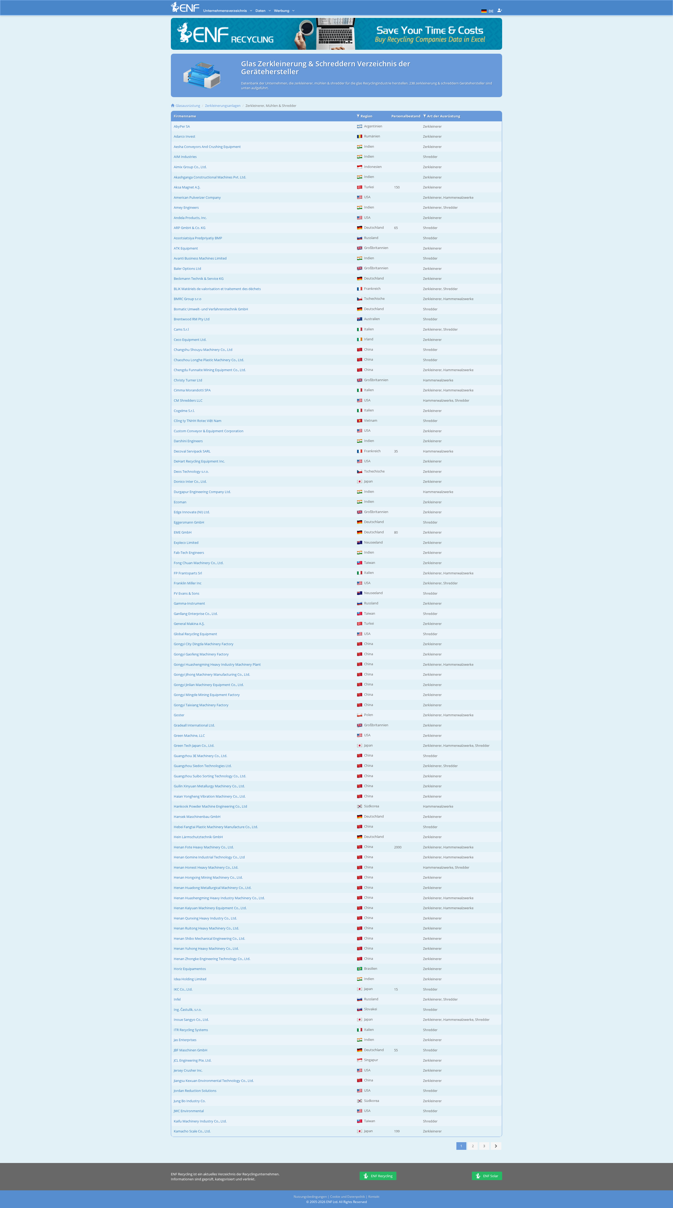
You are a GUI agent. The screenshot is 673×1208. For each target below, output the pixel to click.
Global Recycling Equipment (195, 634)
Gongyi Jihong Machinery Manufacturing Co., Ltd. (212, 674)
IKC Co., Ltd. (183, 989)
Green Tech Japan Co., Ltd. (194, 745)
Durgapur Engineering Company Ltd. (202, 491)
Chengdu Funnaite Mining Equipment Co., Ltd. (210, 369)
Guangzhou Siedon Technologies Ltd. (203, 765)
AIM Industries (185, 156)
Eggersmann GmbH (189, 522)
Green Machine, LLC (189, 735)
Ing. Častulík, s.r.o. (188, 1009)
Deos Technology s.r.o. (191, 471)
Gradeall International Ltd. (194, 725)
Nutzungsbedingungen (310, 1196)
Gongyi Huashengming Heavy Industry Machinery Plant (217, 664)
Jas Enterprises (185, 1039)
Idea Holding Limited (190, 979)
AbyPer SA (182, 126)
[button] (486, 10)
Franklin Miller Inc (187, 583)
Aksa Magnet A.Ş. (187, 187)
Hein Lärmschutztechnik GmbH (198, 836)
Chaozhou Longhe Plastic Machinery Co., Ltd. (209, 359)
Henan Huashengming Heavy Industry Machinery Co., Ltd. (219, 898)
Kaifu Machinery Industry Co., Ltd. (200, 1121)
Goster (179, 715)
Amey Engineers (186, 207)
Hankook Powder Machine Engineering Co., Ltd (210, 806)
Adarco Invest (184, 136)
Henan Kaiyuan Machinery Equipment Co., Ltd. (210, 908)
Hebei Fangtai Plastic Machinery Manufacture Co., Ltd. (216, 826)
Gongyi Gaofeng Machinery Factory (201, 654)
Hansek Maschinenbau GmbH (197, 816)
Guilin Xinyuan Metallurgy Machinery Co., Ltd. (209, 786)
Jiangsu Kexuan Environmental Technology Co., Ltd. (214, 1080)
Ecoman (180, 502)
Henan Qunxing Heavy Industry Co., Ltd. (205, 918)
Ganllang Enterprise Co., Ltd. (196, 613)
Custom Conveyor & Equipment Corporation (208, 431)
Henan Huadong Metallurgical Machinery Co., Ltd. (212, 887)
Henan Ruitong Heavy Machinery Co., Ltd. (206, 928)
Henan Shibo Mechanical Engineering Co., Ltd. (209, 938)
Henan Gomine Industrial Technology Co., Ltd (209, 857)
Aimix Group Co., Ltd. (190, 167)
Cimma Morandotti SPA (192, 390)
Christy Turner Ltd (188, 380)
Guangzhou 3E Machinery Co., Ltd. (200, 755)
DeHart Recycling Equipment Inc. (199, 461)
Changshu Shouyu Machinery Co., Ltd (203, 349)
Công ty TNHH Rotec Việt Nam (197, 420)
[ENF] (185, 7)
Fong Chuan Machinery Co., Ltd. (198, 562)
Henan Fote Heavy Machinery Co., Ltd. (204, 847)
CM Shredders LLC (188, 400)
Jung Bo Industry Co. (190, 1100)
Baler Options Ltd (187, 268)
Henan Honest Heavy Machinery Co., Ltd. (206, 867)
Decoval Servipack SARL (192, 451)
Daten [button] (261, 10)
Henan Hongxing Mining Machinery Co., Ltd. (208, 877)
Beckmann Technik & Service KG (198, 278)
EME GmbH (183, 532)
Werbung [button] (282, 10)
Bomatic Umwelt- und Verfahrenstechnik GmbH (211, 309)
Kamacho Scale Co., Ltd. (192, 1131)
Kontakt (373, 1196)
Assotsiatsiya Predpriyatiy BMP (198, 238)
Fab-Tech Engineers (189, 552)
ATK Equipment (186, 248)
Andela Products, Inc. (190, 217)
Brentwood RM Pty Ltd (192, 319)
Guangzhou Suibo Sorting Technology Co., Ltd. (210, 776)
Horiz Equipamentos (190, 968)
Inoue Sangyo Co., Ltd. (191, 1019)
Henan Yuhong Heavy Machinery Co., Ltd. (206, 948)
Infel (177, 999)
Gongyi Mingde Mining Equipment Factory (207, 694)
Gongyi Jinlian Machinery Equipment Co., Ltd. (209, 684)
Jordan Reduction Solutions (195, 1090)
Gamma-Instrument (189, 603)
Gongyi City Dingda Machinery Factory (203, 644)
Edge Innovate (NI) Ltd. (192, 512)
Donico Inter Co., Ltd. (190, 481)
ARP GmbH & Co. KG (189, 227)
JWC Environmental (189, 1110)
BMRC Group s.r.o (187, 298)
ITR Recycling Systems (191, 1029)
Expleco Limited (186, 542)
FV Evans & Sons (186, 593)
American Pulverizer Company (197, 197)
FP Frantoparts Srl (188, 573)
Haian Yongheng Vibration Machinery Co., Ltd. (210, 796)
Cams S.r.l (181, 329)
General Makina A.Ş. (189, 623)
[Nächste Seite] (496, 1146)
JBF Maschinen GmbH (190, 1050)
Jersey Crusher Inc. (188, 1070)
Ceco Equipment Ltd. (190, 339)
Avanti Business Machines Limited (200, 258)
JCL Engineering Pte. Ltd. (192, 1060)
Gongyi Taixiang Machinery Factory (201, 705)
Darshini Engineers (188, 441)
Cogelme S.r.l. (184, 410)
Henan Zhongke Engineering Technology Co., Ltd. (212, 958)
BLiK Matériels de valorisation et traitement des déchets (217, 288)
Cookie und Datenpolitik (347, 1196)
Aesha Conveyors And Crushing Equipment (207, 146)
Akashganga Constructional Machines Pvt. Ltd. (210, 177)
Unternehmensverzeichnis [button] (225, 10)
